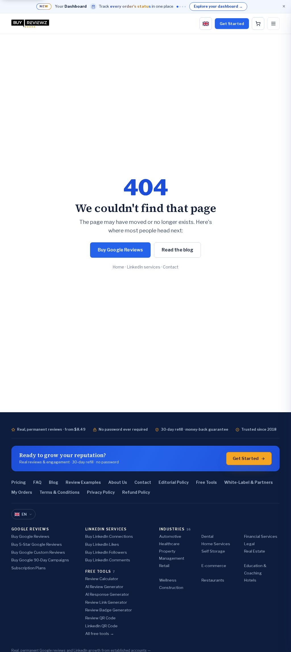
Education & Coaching (255, 569)
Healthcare (169, 543)
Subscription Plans (28, 568)
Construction (171, 587)
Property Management (171, 555)
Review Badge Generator (108, 610)
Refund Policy (136, 492)
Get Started (232, 23)
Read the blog (177, 250)
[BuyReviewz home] (30, 23)
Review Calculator (101, 578)
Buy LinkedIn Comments (107, 560)
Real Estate (254, 551)
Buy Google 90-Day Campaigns (40, 560)
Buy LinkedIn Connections (109, 536)
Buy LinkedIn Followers (106, 552)
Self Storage (213, 551)
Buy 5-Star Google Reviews (36, 544)
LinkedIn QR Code (101, 626)
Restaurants (212, 580)
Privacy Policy (101, 492)
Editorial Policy (174, 482)
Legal (249, 543)
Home (118, 266)
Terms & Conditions (60, 492)
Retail (164, 565)
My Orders (21, 492)
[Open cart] (258, 23)
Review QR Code (100, 618)
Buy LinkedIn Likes (102, 544)
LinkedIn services (143, 266)
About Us (117, 482)
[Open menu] (273, 23)
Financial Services (260, 536)
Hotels (250, 580)
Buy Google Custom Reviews (38, 552)
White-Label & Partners (248, 482)
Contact (170, 266)
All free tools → (99, 633)
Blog (53, 482)
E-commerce (213, 565)
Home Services (215, 543)
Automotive (170, 536)
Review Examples (83, 482)
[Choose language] (205, 23)
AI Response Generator (107, 594)
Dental (207, 536)
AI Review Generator (104, 586)
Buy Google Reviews (120, 250)
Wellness (167, 580)
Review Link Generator (106, 602)
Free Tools (206, 482)
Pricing (18, 482)
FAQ (37, 482)
